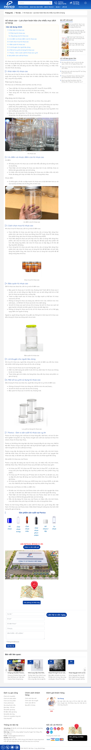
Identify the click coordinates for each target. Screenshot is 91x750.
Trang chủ (9, 13)
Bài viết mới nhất (66, 20)
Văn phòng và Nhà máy (32, 602)
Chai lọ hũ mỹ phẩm (9, 696)
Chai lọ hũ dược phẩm (10, 698)
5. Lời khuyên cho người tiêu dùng (19, 47)
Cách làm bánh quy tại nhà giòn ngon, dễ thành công (76, 44)
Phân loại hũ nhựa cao (17, 33)
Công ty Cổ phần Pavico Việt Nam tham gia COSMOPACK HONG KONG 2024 (73, 76)
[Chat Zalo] (17, 747)
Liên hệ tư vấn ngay (56, 615)
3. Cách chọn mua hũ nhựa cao (19, 42)
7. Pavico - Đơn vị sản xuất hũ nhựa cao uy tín (23, 53)
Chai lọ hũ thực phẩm (10, 700)
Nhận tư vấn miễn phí (32, 547)
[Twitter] (51, 728)
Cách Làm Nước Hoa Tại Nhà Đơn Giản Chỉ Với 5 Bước (77, 50)
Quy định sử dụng (30, 705)
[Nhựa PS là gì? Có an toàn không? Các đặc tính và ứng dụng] (56, 665)
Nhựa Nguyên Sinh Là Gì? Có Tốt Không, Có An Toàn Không (76, 673)
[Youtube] (58, 728)
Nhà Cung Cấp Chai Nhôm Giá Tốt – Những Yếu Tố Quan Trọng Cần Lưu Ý (72, 81)
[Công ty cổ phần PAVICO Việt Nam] (9, 5)
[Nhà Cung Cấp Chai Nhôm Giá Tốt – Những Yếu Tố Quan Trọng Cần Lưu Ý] (35, 665)
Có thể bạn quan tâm (68, 58)
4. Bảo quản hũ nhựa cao (17, 44)
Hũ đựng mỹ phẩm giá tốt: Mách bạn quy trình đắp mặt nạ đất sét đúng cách (77, 32)
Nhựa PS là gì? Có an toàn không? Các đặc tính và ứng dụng (55, 673)
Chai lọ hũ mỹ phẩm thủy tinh (12, 716)
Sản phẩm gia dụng (9, 709)
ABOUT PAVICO (48, 7)
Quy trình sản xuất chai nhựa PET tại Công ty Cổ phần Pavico (74, 72)
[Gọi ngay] (3, 747)
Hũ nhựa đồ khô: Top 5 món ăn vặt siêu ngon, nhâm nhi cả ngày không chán (77, 25)
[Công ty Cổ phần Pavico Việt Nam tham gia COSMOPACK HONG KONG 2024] (15, 665)
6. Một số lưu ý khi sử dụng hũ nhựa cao (21, 50)
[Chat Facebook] (12, 747)
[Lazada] (47, 732)
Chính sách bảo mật (30, 698)
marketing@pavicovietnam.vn (16, 736)
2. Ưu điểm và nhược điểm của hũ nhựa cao (23, 39)
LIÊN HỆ (64, 7)
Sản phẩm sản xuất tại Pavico (18, 55)
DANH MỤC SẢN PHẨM (36, 7)
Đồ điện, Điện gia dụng (10, 712)
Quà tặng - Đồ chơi (9, 707)
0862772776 (12, 737)
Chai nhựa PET (8, 718)
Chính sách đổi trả (30, 703)
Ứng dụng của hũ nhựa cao (19, 36)
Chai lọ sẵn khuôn (9, 703)
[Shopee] (62, 728)
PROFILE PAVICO (23, 7)
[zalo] (51, 732)
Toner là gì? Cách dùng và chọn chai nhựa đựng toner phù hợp (76, 38)
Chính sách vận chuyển (31, 700)
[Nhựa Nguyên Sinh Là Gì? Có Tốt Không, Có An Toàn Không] (76, 665)
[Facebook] (47, 728)
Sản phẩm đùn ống (9, 714)
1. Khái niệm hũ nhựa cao (16, 30)
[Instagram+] (54, 728)
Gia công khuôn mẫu (10, 705)
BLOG (57, 7)
